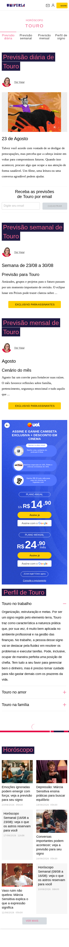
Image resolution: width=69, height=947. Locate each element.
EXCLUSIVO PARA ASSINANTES (35, 304)
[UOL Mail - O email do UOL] (48, 5)
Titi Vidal (19, 82)
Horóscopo (34, 20)
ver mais (32, 920)
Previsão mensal (44, 37)
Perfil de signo (61, 37)
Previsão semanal (26, 37)
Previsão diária (8, 37)
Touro (34, 25)
